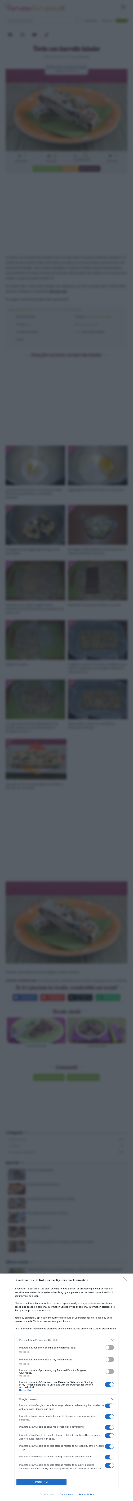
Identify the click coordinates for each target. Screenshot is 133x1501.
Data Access (66, 1494)
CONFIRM (41, 1482)
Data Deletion (46, 1494)
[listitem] (66, 1340)
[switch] (109, 1347)
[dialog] (66, 1387)
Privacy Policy (86, 1494)
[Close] (126, 1280)
